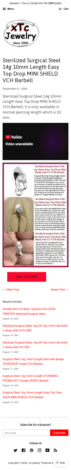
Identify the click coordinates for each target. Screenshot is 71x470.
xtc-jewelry (34, 462)
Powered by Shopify (52, 462)
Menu (10, 8)
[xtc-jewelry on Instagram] (39, 451)
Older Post (12, 289)
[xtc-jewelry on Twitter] (15, 451)
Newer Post (58, 289)
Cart (65, 8)
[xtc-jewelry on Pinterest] (31, 451)
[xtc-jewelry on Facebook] (24, 451)
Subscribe (59, 433)
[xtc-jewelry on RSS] (55, 451)
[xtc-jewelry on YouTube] (47, 451)
